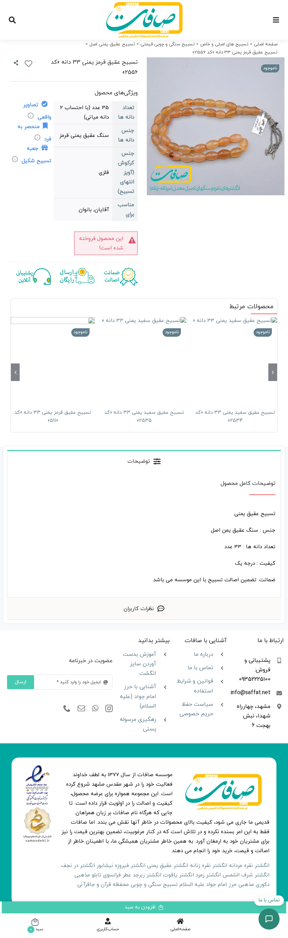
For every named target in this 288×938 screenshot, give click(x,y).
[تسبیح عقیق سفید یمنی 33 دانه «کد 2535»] (144, 359)
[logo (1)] (37, 808)
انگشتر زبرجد (147, 875)
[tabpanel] (144, 534)
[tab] (144, 461)
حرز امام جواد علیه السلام (208, 884)
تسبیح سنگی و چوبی (154, 884)
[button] (272, 372)
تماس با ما (200, 668)
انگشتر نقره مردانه (249, 865)
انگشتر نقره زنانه (208, 865)
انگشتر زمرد (208, 875)
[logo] (37, 767)
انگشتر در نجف (78, 865)
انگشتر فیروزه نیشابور (121, 865)
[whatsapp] (95, 708)
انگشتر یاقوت (178, 875)
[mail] (81, 708)
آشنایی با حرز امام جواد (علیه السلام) (138, 696)
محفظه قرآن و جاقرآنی (103, 884)
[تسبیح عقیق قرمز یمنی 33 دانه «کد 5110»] (53, 359)
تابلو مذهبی (87, 875)
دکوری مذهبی (253, 884)
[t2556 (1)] (215, 126)
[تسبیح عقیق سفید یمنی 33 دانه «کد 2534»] (235, 359)
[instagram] (109, 708)
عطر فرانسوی (117, 875)
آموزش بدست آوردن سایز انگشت (139, 664)
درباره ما (203, 654)
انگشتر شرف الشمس (246, 875)
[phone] (67, 708)
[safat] (144, 4)
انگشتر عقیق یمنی (167, 865)
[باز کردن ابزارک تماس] (269, 919)
